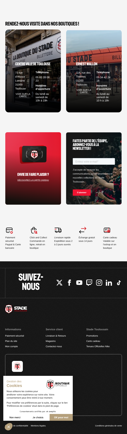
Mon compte (11, 346)
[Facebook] (69, 283)
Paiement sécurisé (14, 335)
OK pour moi (61, 417)
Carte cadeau (93, 341)
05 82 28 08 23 (43, 79)
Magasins (51, 341)
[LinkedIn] (109, 283)
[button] (9, 427)
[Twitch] (89, 283)
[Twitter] (59, 283)
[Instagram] (99, 283)
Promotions (92, 335)
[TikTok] (119, 283)
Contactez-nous (54, 346)
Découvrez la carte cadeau (33, 180)
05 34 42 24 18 (103, 79)
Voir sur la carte (23, 95)
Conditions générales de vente (108, 426)
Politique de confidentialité (16, 426)
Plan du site (11, 341)
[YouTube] (79, 283)
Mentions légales (38, 426)
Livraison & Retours (56, 335)
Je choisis (38, 417)
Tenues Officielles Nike (98, 346)
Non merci (14, 417)
